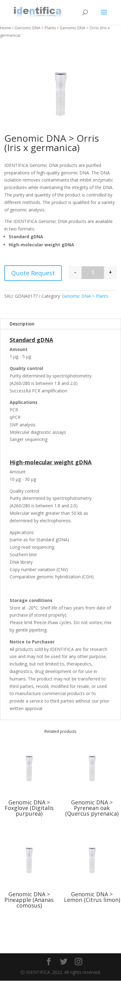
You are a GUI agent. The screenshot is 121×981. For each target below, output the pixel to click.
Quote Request (33, 273)
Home (5, 28)
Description (22, 324)
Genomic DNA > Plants (35, 28)
